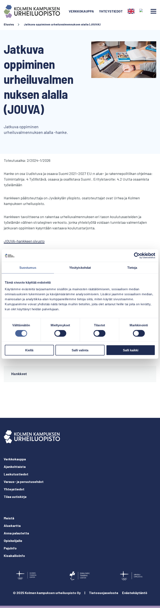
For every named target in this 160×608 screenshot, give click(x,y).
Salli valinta (80, 350)
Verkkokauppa (81, 11)
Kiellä (29, 350)
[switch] (60, 333)
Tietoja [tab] (132, 267)
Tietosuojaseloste (103, 593)
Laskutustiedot (16, 474)
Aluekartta (12, 526)
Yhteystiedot (111, 11)
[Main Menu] (153, 11)
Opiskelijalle (13, 541)
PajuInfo (10, 548)
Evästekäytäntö (134, 593)
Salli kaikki (130, 350)
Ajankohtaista (15, 467)
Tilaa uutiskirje (15, 497)
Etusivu (9, 24)
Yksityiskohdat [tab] (80, 267)
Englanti (131, 11)
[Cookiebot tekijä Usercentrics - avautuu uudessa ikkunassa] (137, 255)
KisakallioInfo (14, 556)
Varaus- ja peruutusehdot (24, 482)
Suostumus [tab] (27, 267)
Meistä (9, 518)
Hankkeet (19, 374)
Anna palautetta (16, 533)
